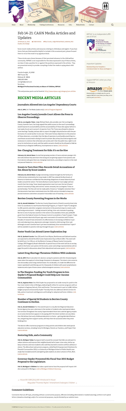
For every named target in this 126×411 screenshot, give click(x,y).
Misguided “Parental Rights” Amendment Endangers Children (52, 382)
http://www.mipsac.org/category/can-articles (60, 91)
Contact (91, 25)
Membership (31, 25)
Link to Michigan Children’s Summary (48, 369)
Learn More (97, 97)
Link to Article (63, 145)
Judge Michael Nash (58, 41)
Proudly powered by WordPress (61, 407)
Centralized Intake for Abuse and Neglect (99, 69)
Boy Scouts (48, 41)
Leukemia (67, 41)
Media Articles (80, 25)
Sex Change (26, 44)
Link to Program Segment (53, 109)
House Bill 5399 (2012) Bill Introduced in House (36, 379)
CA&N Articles (37, 41)
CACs (70, 25)
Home (13, 25)
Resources (61, 25)
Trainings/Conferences (46, 25)
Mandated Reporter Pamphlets (96, 67)
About (21, 25)
